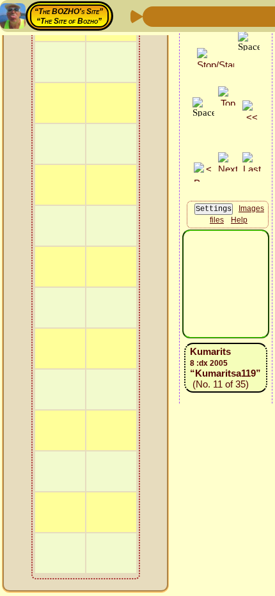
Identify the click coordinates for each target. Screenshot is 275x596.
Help (239, 220)
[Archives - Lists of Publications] (195, 15)
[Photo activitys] (256, 15)
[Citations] (215, 15)
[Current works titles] (236, 15)
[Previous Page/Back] (154, 15)
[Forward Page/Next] (174, 15)
